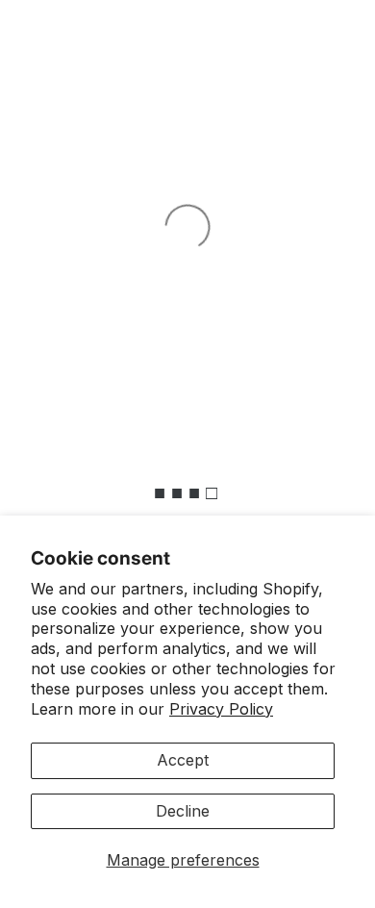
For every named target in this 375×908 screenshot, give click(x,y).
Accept (183, 759)
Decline (183, 810)
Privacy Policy (221, 709)
